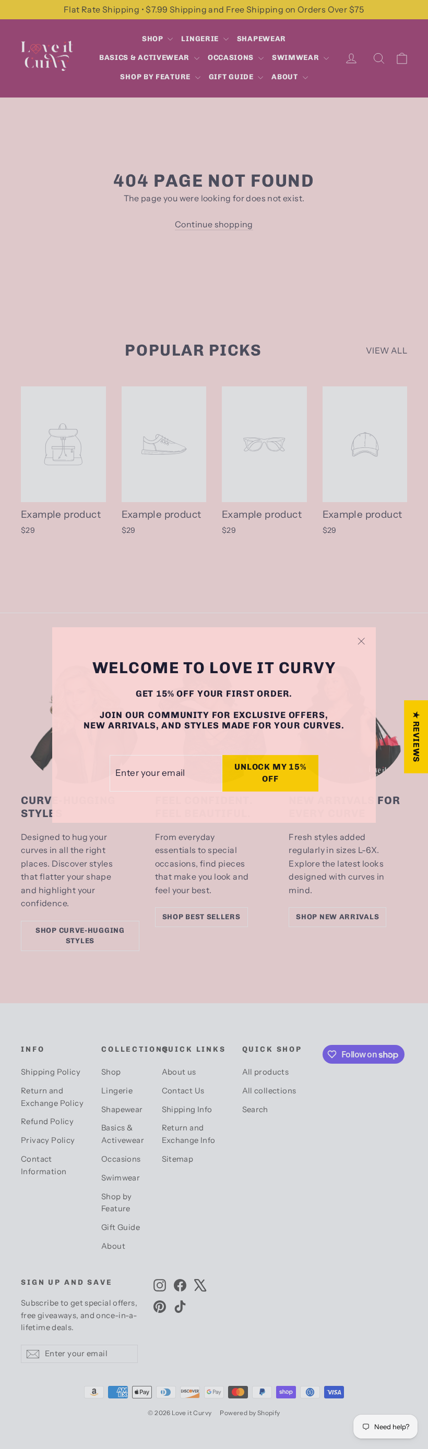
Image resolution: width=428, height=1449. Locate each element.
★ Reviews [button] (416, 736)
